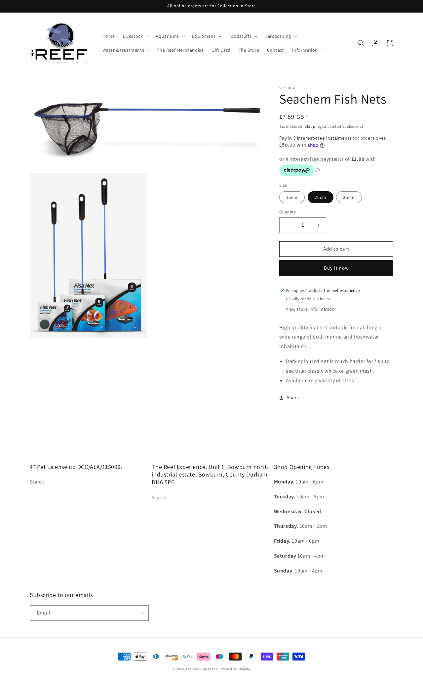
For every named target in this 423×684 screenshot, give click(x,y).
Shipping (313, 126)
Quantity (287, 212)
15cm (292, 197)
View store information (310, 309)
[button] (135, 36)
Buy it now (336, 268)
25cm (349, 197)
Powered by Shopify (234, 669)
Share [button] (293, 397)
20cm (321, 197)
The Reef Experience (201, 669)
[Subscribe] (141, 613)
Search (37, 482)
